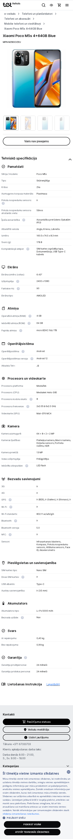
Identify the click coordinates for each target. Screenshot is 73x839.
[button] (36, 818)
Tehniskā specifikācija (19, 158)
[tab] (36, 425)
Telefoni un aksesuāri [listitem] (17, 18)
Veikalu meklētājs (38, 729)
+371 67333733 (22, 744)
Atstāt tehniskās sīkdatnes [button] (32, 832)
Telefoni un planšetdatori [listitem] (37, 13)
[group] (36, 78)
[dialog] (36, 803)
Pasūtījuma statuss (39, 721)
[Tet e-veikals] (11, 4)
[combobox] (68, 772)
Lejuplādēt (53, 684)
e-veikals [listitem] (10, 13)
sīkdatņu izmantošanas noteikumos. (21, 813)
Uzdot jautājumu (39, 737)
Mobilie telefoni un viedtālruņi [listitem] (22, 23)
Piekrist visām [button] (32, 824)
